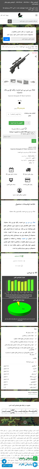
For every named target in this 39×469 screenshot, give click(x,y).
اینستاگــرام (29, 411)
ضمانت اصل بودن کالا (11, 174)
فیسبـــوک (18, 411)
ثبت (34, 141)
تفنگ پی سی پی (30, 47)
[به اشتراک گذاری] (35, 56)
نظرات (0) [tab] (17, 266)
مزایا (35, 329)
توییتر (4, 411)
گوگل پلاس (12, 411)
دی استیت (22, 47)
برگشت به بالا (17, 422)
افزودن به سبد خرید (16, 123)
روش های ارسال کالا (28, 174)
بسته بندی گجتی (11, 185)
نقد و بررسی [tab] (18, 256)
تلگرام (35, 411)
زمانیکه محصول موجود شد (28, 134)
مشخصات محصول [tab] (18, 261)
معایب (35, 358)
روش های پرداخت (27, 185)
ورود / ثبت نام (4, 15)
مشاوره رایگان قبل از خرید (19, 195)
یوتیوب (8, 411)
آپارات (23, 411)
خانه (36, 47)
